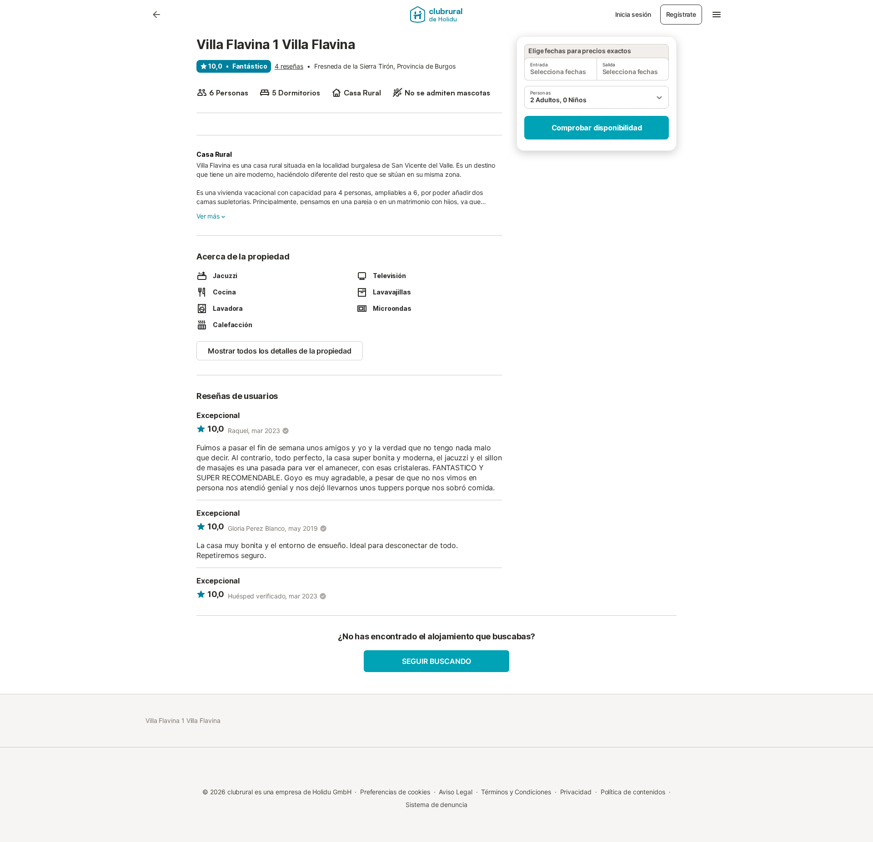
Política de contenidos (633, 792)
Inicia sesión (633, 14)
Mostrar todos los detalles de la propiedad (279, 350)
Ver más (208, 216)
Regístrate (681, 14)
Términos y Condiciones (516, 792)
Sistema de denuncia (436, 804)
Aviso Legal (455, 792)
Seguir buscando (436, 661)
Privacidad (576, 792)
